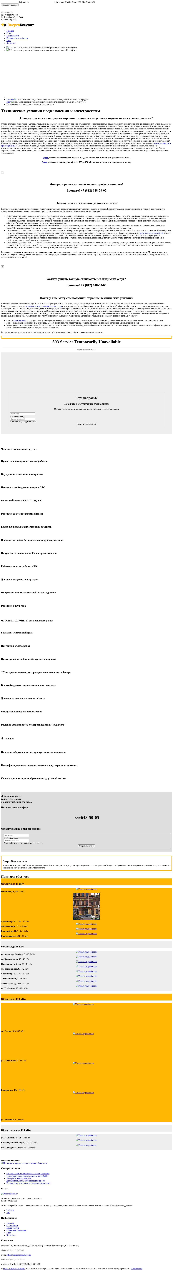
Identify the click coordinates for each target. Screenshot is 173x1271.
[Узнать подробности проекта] (86, 889)
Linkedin (10, 1210)
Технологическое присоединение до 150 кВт (27, 1176)
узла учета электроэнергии (151, 233)
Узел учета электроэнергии (18, 1178)
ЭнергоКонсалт (20, 320)
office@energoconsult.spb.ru (42, 2)
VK (8, 1212)
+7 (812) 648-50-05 (10, 2)
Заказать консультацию (86, 424)
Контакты (11, 1235)
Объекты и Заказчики (16, 1230)
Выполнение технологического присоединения (28, 1183)
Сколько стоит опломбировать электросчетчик (27, 1173)
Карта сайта (136, 1268)
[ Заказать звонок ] (10, 5)
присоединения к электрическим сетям (44, 306)
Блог (8, 1233)
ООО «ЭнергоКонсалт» (14, 1268)
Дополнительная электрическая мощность (25, 1181)
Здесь (45, 157)
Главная (10, 1223)
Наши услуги (12, 1228)
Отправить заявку (86, 846)
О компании (12, 1225)
